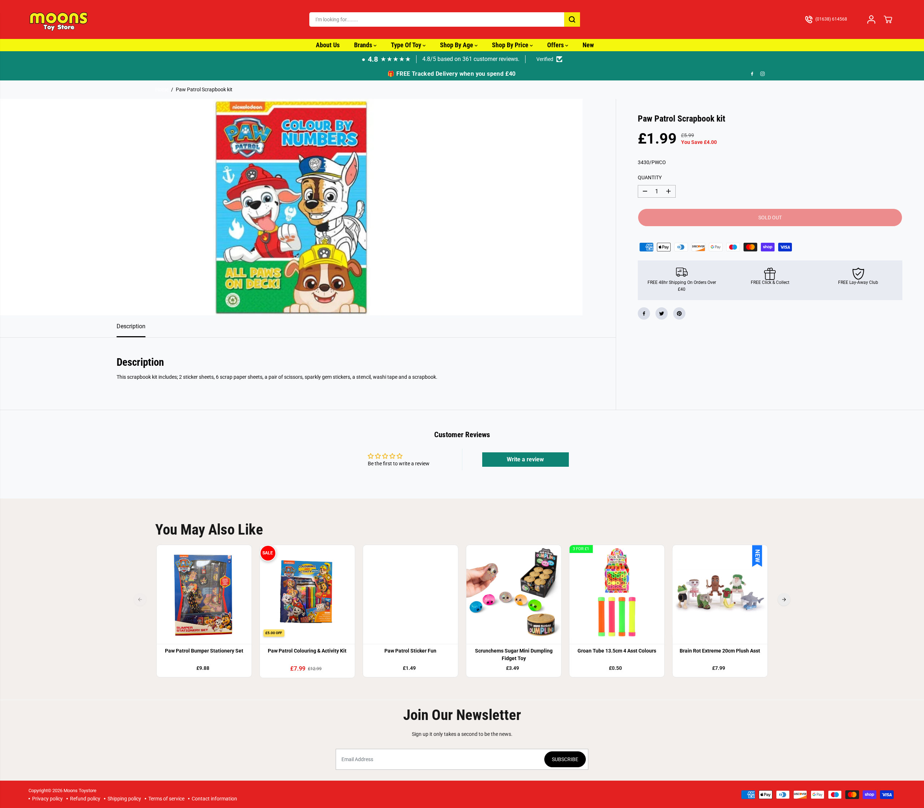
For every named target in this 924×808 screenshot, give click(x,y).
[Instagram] (762, 74)
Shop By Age (457, 45)
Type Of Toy (407, 45)
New (588, 45)
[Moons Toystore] (59, 19)
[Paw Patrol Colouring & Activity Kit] (307, 592)
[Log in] (871, 19)
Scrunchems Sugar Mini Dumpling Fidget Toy (514, 654)
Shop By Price (511, 45)
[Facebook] (752, 74)
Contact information (214, 799)
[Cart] (887, 19)
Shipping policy (124, 799)
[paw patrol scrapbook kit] (291, 207)
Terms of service (166, 799)
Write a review (525, 459)
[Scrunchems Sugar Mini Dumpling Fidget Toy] (513, 592)
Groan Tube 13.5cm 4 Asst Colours (617, 651)
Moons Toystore (80, 790)
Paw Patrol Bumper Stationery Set (204, 651)
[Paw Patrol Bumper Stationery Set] (204, 592)
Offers (556, 45)
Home (162, 89)
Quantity (650, 177)
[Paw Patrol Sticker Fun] (410, 592)
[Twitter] (661, 313)
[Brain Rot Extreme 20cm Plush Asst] (720, 592)
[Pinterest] (679, 313)
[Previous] (140, 599)
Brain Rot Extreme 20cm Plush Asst (720, 651)
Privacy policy (47, 799)
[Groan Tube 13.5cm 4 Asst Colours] (616, 592)
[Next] (784, 599)
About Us (328, 45)
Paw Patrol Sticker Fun (410, 651)
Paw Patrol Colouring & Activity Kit (307, 651)
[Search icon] (572, 19)
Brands (364, 45)
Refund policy (85, 799)
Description (131, 326)
